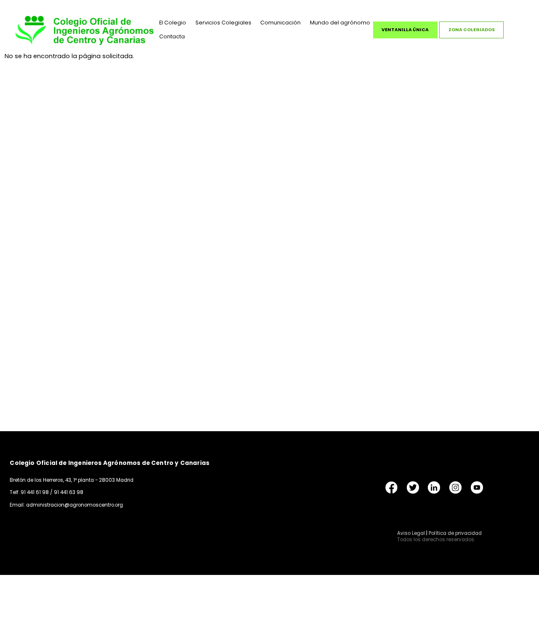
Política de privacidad (455, 533)
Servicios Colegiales (223, 22)
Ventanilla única (405, 30)
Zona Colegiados (471, 30)
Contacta (172, 36)
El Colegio (172, 22)
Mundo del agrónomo (340, 22)
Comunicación (280, 22)
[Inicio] (84, 30)
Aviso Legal (411, 533)
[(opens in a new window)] (391, 487)
